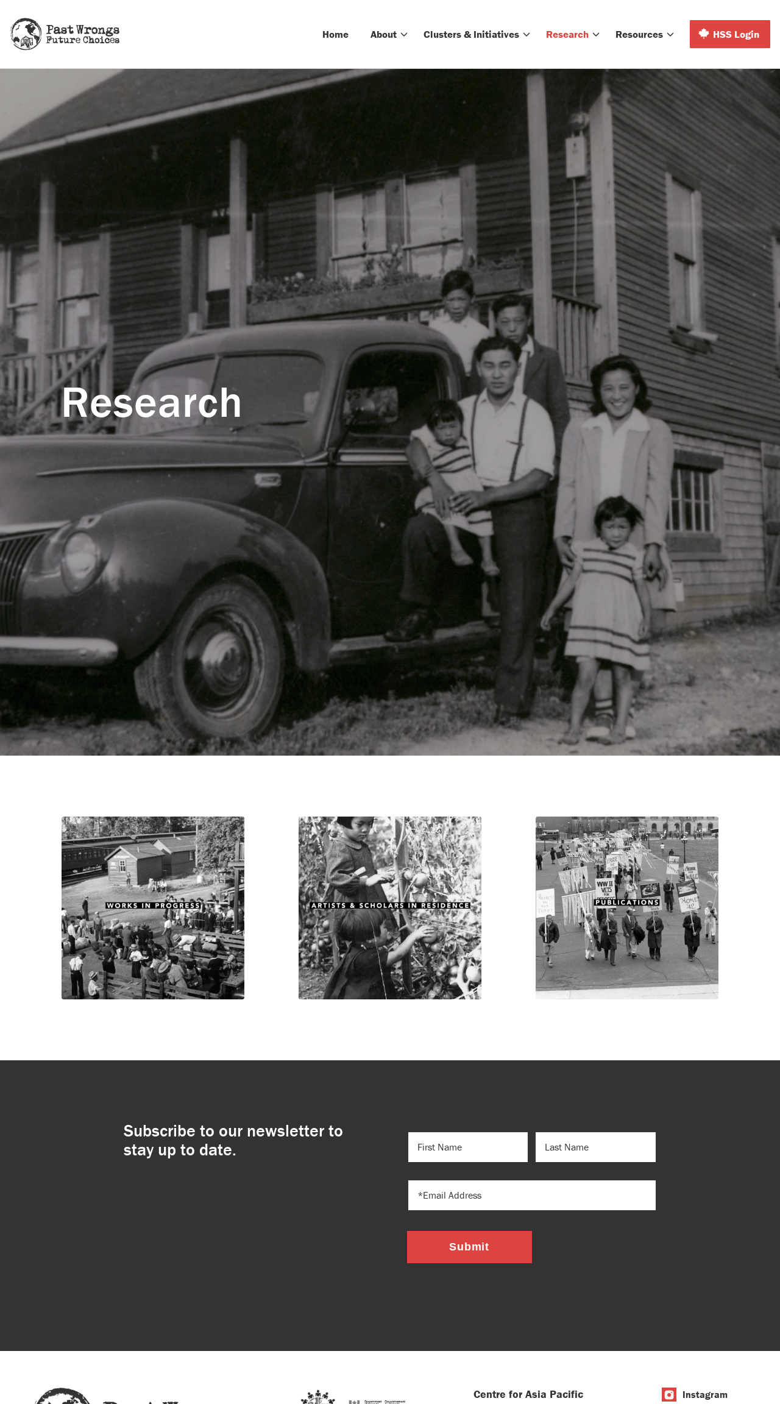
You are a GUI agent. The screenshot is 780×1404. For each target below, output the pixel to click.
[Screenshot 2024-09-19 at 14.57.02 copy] (627, 908)
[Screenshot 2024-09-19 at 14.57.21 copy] (390, 908)
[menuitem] (335, 34)
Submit (469, 1247)
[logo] (64, 34)
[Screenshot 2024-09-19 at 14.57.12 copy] (153, 908)
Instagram (705, 1394)
